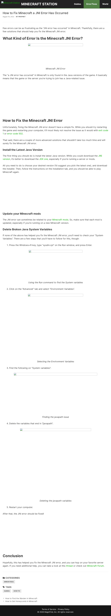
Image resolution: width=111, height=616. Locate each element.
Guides (77, 4)
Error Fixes (91, 4)
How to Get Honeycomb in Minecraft (21, 601)
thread (69, 565)
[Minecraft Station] (11, 4)
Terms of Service (49, 609)
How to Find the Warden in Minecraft (21, 598)
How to (17, 591)
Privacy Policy (63, 609)
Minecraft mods (60, 219)
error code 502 (15, 133)
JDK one (43, 159)
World (105, 4)
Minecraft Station (39, 4)
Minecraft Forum (95, 565)
